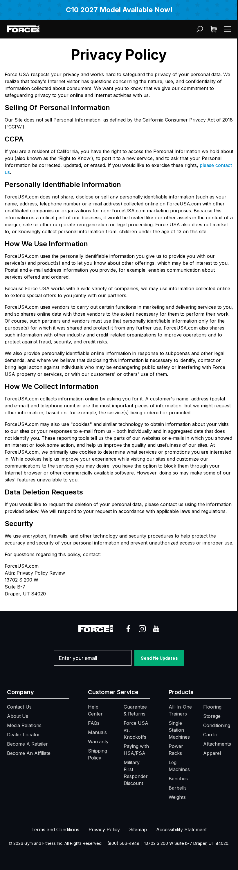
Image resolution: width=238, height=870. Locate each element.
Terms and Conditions (55, 829)
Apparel (212, 753)
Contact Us (19, 707)
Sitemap (138, 829)
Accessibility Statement (181, 829)
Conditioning (216, 725)
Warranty (98, 741)
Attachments (217, 744)
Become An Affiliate (29, 753)
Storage (212, 716)
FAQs (94, 723)
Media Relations (24, 725)
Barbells (178, 788)
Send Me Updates (159, 658)
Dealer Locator (23, 734)
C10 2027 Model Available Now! (119, 9)
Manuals (97, 732)
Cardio (210, 734)
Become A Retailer (27, 744)
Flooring (212, 707)
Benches (178, 778)
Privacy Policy (104, 829)
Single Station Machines (179, 730)
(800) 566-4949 (123, 843)
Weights (177, 797)
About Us (17, 716)
